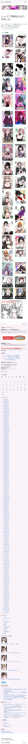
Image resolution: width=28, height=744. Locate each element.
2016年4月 (6, 573)
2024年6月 (6, 437)
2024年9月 (6, 433)
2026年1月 (6, 409)
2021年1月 (6, 495)
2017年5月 (6, 557)
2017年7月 (6, 554)
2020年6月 (6, 505)
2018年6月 (6, 538)
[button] (7, 282)
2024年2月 (6, 443)
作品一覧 (3, 682)
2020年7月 (6, 503)
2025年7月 (6, 418)
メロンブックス (10, 369)
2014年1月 (6, 608)
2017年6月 (6, 556)
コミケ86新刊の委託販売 (9, 359)
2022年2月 (6, 477)
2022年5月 (6, 473)
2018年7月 (6, 537)
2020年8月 (6, 502)
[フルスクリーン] (12, 286)
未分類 (5, 628)
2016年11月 (6, 564)
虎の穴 (8, 367)
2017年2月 (6, 560)
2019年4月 (6, 525)
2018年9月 (6, 534)
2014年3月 (6, 606)
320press (25, 742)
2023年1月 (6, 462)
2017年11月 (6, 548)
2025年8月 (6, 417)
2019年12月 (6, 514)
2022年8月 (6, 469)
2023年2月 (6, 460)
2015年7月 (6, 585)
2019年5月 (6, 524)
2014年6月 (6, 603)
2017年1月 (6, 561)
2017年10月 (6, 550)
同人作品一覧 (7, 627)
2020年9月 (6, 501)
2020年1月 (6, 512)
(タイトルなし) (7, 687)
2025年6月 (6, 420)
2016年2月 (6, 576)
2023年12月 (6, 446)
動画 (5, 624)
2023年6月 (6, 454)
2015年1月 (6, 593)
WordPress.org (7, 726)
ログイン (6, 722)
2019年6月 (6, 522)
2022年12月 (6, 463)
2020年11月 (6, 498)
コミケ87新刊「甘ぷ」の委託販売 (11, 355)
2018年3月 (6, 543)
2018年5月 (6, 540)
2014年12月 (6, 595)
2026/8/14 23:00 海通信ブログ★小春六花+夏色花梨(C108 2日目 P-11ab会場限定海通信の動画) (15, 695)
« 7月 (3, 394)
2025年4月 (6, 422)
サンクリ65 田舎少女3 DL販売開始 (12, 356)
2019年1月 (6, 530)
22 (24, 387)
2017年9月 (6, 551)
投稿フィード (7, 723)
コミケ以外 (6, 621)
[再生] (4, 286)
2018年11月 (6, 532)
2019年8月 (6, 519)
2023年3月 (6, 459)
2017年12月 (6, 547)
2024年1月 (6, 444)
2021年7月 (6, 486)
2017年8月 (6, 553)
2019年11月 (6, 515)
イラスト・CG (7, 618)
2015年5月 (6, 587)
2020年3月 (6, 509)
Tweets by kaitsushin (6, 731)
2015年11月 (6, 580)
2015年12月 (6, 579)
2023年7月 (6, 453)
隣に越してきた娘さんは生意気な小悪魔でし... (11, 679)
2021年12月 (6, 480)
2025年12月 (6, 411)
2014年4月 (6, 605)
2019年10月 (6, 517)
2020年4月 (6, 508)
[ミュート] (11, 286)
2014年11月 (6, 596)
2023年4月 (6, 457)
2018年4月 (6, 541)
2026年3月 (6, 407)
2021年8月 (6, 485)
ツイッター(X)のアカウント (8, 29)
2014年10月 (6, 598)
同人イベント (7, 626)
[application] (7, 282)
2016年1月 (6, 577)
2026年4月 (6, 405)
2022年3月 (6, 476)
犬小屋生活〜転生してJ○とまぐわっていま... (11, 661)
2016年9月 (6, 567)
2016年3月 (6, 574)
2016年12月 (6, 563)
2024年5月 (6, 438)
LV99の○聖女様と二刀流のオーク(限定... (10, 644)
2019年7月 (6, 521)
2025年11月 (6, 412)
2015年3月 (6, 590)
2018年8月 (6, 535)
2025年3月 (6, 424)
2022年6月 (6, 472)
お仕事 (5, 617)
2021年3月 (6, 492)
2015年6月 (6, 586)
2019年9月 (6, 518)
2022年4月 (6, 475)
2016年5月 (6, 572)
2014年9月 (6, 599)
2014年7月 (6, 602)
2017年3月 (6, 559)
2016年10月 (6, 566)
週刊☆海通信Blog (6, 2)
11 (10, 384)
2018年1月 (6, 545)
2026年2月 (6, 408)
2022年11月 (6, 464)
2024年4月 (6, 440)
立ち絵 (5, 630)
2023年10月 (6, 448)
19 (14, 387)
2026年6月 (6, 402)
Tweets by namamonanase (7, 732)
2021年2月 (6, 493)
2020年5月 (6, 506)
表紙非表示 (6, 631)
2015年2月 (6, 592)
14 (21, 384)
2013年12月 (6, 609)
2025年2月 (6, 425)
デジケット (12, 366)
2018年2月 (6, 544)
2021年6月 (6, 488)
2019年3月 (6, 527)
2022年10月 (6, 466)
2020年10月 (6, 499)
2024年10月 (6, 431)
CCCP (14, 349)
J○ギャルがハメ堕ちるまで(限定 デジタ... (10, 670)
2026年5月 (6, 404)
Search (24, 324)
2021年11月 (6, 482)
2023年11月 (6, 447)
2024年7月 (6, 435)
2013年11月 (6, 611)
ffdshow (19, 349)
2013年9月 (6, 612)
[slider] (7, 297)
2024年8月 (6, 434)
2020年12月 (6, 496)
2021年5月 (6, 489)
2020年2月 (6, 511)
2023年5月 (6, 456)
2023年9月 (6, 450)
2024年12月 (6, 428)
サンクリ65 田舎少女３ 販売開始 (12, 358)
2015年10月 (6, 582)
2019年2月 (6, 528)
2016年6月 (6, 570)
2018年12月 (6, 531)
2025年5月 (6, 421)
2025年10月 (6, 414)
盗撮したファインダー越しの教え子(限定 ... (11, 652)
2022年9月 (6, 467)
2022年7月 (6, 470)
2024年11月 (6, 430)
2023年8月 (6, 451)
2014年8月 (6, 600)
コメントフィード (8, 725)
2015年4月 (6, 589)
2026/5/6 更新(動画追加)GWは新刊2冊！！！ (14, 707)
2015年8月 (6, 583)
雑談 (5, 633)
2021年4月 (6, 490)
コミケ (5, 620)
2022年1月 (6, 479)
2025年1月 (6, 427)
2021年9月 (6, 483)
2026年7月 (6, 401)
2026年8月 (6, 399)
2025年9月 (6, 415)
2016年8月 (6, 569)
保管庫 (5, 623)
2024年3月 (6, 441)
